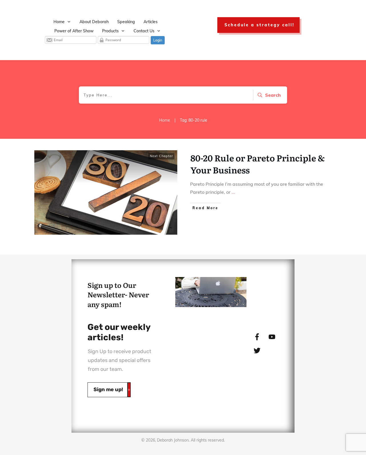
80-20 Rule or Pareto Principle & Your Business (257, 163)
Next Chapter (161, 156)
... (233, 192)
